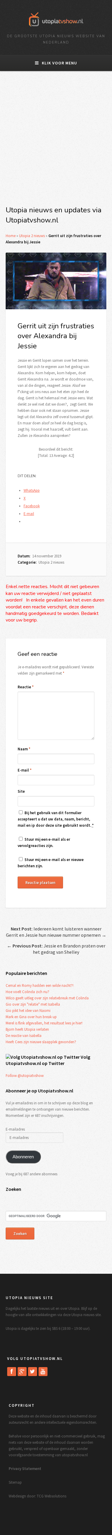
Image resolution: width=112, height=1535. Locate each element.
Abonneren (23, 1156)
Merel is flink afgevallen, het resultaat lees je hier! (44, 1023)
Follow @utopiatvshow (25, 1075)
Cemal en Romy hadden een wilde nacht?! (39, 985)
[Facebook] (11, 1371)
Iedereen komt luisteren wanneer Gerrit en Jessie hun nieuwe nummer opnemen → (56, 932)
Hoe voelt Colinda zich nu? (27, 991)
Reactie (26, 687)
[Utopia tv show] (56, 28)
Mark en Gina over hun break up (31, 1016)
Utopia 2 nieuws (32, 235)
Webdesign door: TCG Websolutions (37, 1496)
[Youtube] (43, 1371)
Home (11, 235)
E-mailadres (15, 1129)
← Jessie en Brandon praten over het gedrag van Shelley (56, 949)
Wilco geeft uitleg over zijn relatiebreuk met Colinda (47, 998)
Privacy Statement (25, 1468)
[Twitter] (32, 1371)
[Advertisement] (56, 142)
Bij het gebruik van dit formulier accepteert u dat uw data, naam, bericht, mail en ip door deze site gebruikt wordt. (56, 819)
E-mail (25, 770)
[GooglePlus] (22, 1371)
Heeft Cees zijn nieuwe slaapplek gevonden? (41, 1041)
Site (21, 791)
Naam (24, 749)
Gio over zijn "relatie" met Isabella (33, 1004)
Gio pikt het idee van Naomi (28, 1010)
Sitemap (15, 1482)
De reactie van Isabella (24, 1035)
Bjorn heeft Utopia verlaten (27, 1029)
